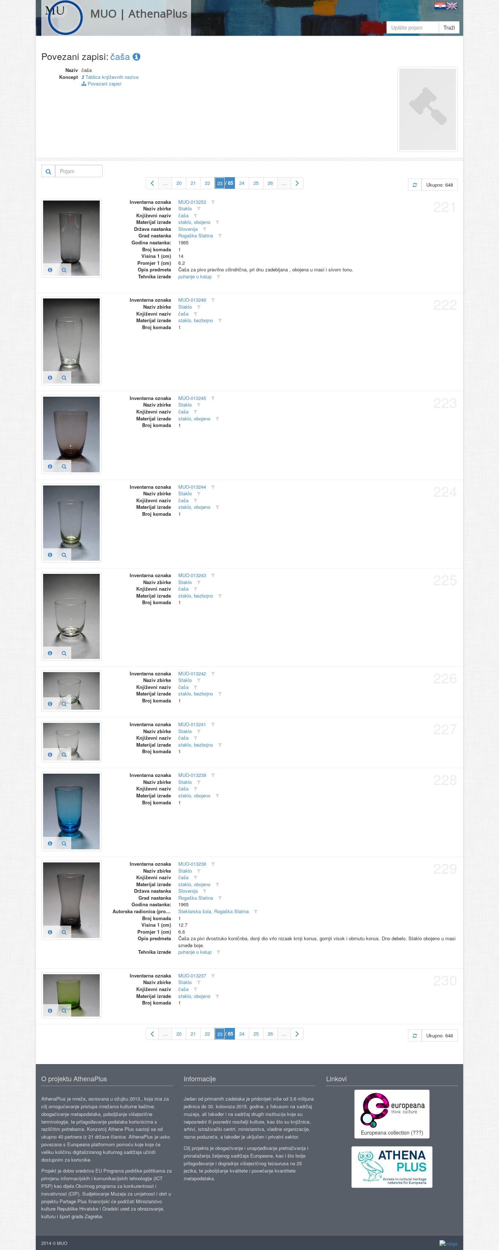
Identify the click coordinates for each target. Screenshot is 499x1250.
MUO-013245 (192, 398)
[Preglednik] (64, 269)
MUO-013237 (192, 975)
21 (193, 182)
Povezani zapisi (103, 83)
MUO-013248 (192, 299)
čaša (121, 55)
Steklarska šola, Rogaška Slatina (213, 911)
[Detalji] (50, 269)
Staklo (185, 208)
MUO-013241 (192, 724)
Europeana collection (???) (392, 1132)
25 (256, 182)
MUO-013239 (192, 774)
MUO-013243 (192, 575)
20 (179, 182)
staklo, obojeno (194, 221)
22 (207, 182)
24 (241, 182)
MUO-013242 (192, 673)
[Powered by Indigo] (448, 1243)
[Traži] (48, 170)
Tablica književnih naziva (111, 76)
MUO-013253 (192, 201)
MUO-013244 (192, 486)
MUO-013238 (192, 863)
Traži (449, 27)
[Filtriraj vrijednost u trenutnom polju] (213, 202)
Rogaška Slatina (195, 235)
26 (270, 182)
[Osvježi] (415, 185)
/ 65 (229, 182)
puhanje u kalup (195, 276)
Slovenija (188, 228)
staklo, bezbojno (195, 320)
